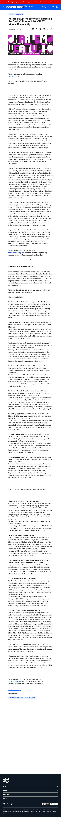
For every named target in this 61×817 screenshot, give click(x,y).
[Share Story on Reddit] (40, 28)
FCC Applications (25, 811)
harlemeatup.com (14, 76)
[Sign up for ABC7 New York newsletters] (15, 804)
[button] (3, 6)
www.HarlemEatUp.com (16, 253)
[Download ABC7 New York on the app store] (46, 804)
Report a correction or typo (14, 690)
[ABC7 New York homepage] (16, 7)
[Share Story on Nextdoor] (44, 28)
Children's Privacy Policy (25, 809)
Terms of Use (47, 809)
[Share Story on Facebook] (33, 28)
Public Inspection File (16, 811)
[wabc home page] (6, 780)
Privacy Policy (5, 809)
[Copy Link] (51, 28)
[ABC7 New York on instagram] (11, 804)
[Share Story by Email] (47, 28)
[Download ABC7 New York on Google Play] (54, 804)
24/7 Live (31, 6)
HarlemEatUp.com (14, 681)
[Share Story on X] (36, 28)
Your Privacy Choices (14, 809)
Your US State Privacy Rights (37, 809)
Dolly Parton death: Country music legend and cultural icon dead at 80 (29, 2)
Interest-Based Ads (7, 811)
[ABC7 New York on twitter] (8, 804)
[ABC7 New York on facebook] (4, 804)
